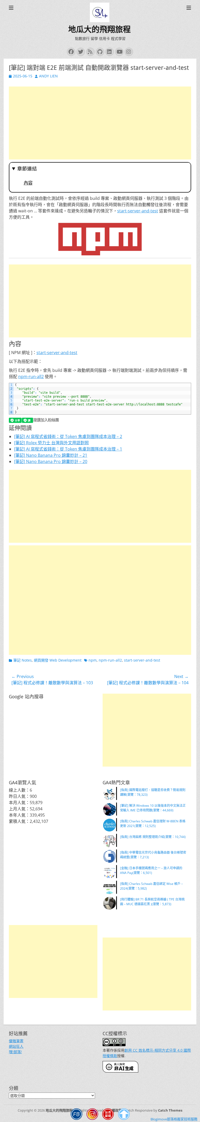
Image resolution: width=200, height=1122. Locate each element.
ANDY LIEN (48, 75)
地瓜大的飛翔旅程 (99, 29)
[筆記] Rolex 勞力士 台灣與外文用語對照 (51, 443)
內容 (28, 183)
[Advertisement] (100, 123)
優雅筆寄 (16, 1040)
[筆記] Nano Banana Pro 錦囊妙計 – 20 (50, 461)
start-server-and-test (137, 211)
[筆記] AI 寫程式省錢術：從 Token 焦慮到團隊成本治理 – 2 (68, 436)
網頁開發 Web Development (58, 660)
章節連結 (27, 168)
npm (93, 660)
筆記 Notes (22, 660)
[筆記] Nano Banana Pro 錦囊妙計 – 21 (50, 455)
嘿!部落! (15, 1051)
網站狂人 (16, 1046)
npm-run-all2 (31, 376)
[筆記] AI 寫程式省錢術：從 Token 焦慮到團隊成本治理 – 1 (68, 449)
